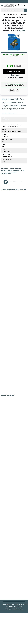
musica (3, 146)
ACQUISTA (14, 222)
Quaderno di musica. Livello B (14, 244)
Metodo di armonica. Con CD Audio (14, 450)
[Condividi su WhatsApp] (17, 90)
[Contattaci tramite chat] (16, 5)
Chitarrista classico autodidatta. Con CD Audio (14, 483)
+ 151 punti (15, 75)
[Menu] (2, 5)
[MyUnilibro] (19, 5)
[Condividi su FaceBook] (10, 90)
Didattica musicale (6, 151)
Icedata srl (13, 609)
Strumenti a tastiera (7, 156)
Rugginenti (5, 136)
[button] (25, 5)
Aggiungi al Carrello (14, 71)
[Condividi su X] (13, 90)
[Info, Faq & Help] (22, 5)
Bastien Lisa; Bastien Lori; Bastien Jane (11, 131)
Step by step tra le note (14, 311)
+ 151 (3, 161)
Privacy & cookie (19, 609)
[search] (25, 10)
